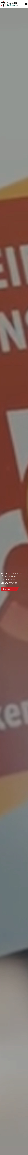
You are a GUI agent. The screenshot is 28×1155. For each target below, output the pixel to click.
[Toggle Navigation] (26, 4)
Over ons (6, 589)
